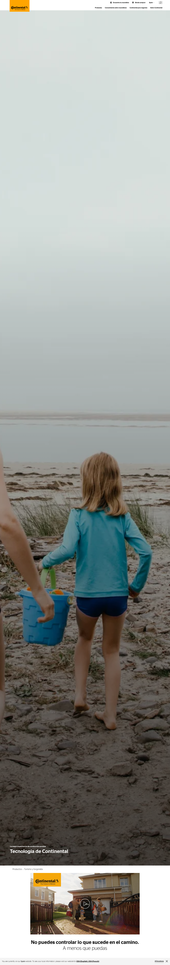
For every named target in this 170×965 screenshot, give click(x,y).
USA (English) (82, 961)
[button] (85, 904)
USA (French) (93, 961)
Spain (151, 2)
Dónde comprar (140, 2)
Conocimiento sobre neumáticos (116, 8)
